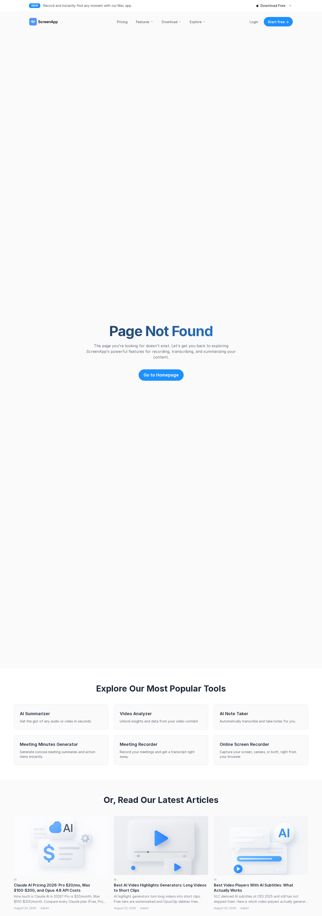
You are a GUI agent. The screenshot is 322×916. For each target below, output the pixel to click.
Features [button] (142, 22)
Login (254, 22)
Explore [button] (196, 22)
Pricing (122, 22)
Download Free (272, 6)
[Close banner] (290, 5)
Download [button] (170, 22)
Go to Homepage (161, 374)
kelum (45, 908)
